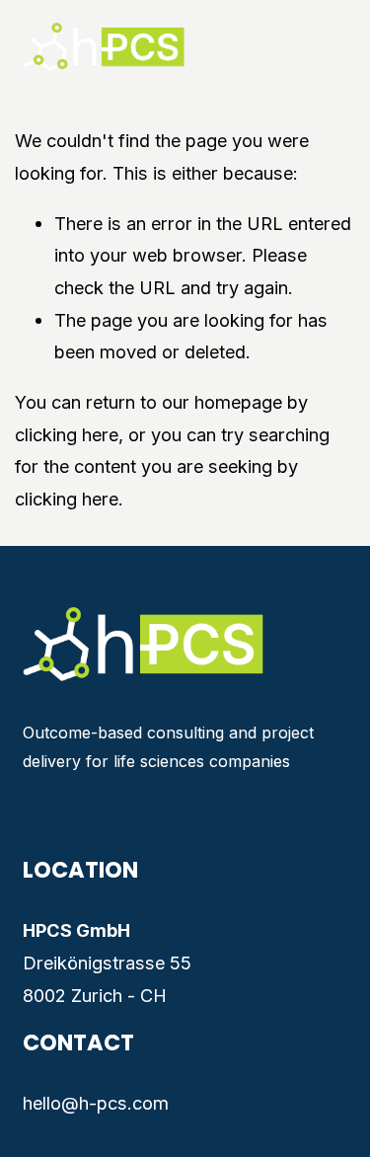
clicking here (66, 434)
